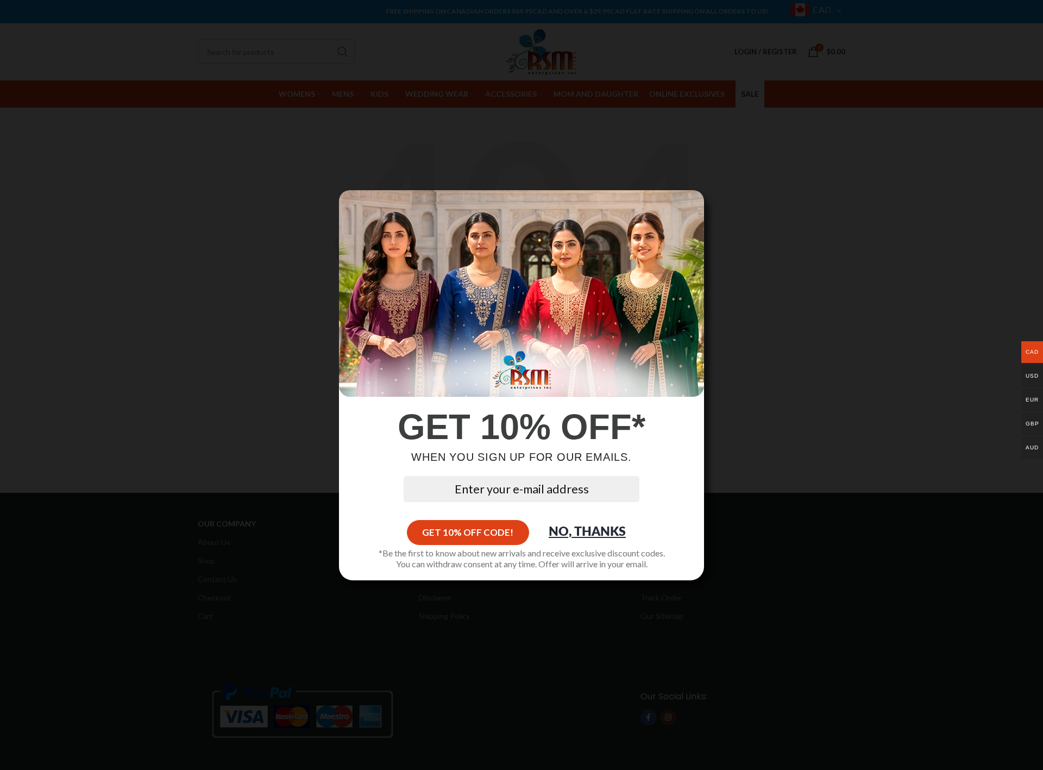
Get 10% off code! (467, 532)
